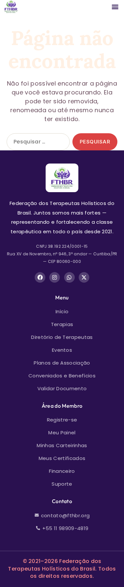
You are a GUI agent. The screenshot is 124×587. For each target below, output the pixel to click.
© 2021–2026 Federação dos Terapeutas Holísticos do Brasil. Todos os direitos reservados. (62, 568)
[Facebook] (40, 277)
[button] (115, 6)
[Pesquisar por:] (37, 143)
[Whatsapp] (69, 277)
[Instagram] (54, 277)
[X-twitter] (84, 277)
